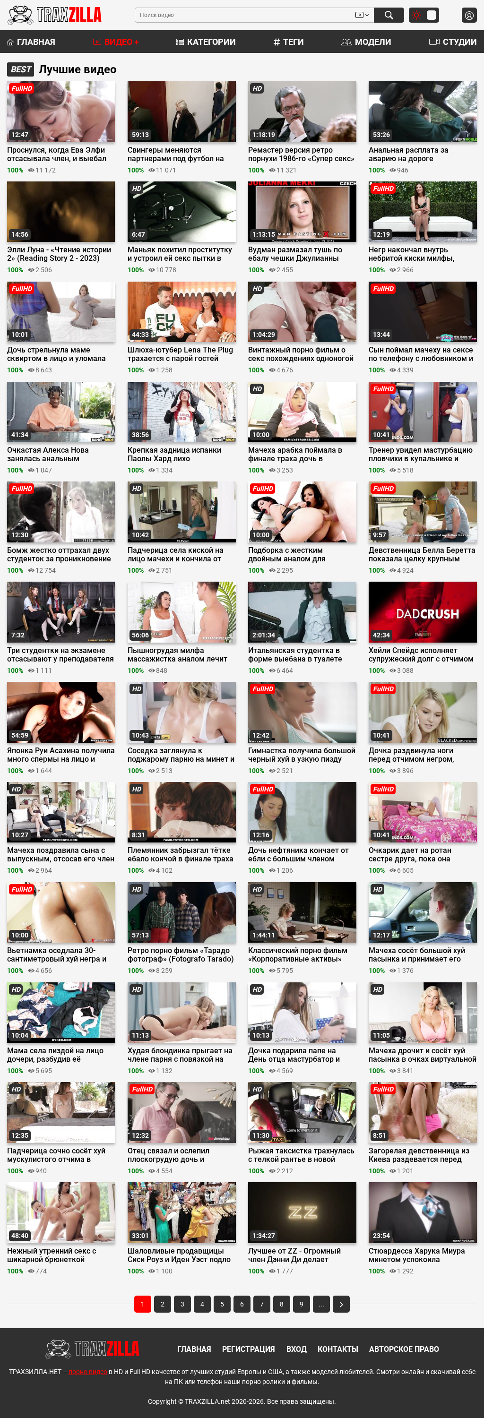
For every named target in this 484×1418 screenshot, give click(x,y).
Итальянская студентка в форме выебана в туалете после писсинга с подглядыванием (295, 654)
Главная (36, 42)
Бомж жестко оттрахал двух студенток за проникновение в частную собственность (59, 554)
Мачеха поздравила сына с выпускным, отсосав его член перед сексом (60, 854)
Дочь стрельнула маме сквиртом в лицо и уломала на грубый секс (56, 354)
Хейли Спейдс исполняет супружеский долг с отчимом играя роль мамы (421, 654)
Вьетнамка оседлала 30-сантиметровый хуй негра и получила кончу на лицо (56, 954)
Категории (211, 42)
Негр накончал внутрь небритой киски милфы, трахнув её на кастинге (412, 254)
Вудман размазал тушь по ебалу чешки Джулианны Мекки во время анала (295, 254)
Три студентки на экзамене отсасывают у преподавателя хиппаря (60, 654)
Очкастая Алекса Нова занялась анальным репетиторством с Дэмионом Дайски (59, 454)
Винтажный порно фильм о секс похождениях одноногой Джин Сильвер (301, 354)
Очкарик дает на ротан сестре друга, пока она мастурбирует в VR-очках (414, 854)
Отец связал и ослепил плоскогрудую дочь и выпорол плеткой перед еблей (171, 1155)
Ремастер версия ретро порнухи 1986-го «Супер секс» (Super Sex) (301, 154)
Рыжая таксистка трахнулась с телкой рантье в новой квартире (301, 1155)
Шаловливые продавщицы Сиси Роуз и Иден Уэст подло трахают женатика (179, 1255)
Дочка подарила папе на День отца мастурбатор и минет (294, 1055)
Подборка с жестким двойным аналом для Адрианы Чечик (287, 554)
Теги (293, 42)
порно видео (88, 1371)
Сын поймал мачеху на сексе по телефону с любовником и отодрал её (421, 354)
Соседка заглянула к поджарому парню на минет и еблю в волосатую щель (181, 755)
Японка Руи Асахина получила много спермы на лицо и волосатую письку (61, 755)
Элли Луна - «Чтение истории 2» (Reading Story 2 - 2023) (59, 254)
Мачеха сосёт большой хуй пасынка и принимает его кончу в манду (417, 954)
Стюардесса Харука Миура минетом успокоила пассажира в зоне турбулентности (417, 1255)
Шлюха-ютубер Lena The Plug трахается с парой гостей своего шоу (180, 354)
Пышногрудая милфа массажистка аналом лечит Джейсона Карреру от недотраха (177, 654)
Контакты (338, 1349)
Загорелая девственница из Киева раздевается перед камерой (419, 1155)
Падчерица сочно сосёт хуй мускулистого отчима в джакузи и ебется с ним (56, 1155)
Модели (373, 42)
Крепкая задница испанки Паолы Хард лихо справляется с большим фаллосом (174, 454)
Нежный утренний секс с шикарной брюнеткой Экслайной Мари (51, 1255)
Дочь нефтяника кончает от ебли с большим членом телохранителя (298, 854)
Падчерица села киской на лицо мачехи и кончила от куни (176, 554)
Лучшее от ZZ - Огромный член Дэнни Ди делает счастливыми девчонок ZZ (296, 1255)
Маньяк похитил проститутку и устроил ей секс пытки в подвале (180, 254)
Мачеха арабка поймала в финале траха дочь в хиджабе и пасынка (295, 454)
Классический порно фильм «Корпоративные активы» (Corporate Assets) (297, 954)
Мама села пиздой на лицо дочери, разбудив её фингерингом (55, 1055)
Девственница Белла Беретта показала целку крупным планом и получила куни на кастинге (422, 554)
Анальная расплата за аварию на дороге (409, 154)
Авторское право (404, 1349)
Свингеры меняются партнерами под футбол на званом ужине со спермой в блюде (177, 154)
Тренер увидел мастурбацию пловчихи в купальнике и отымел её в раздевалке (421, 454)
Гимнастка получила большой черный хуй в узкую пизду (301, 755)
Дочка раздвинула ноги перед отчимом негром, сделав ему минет (411, 755)
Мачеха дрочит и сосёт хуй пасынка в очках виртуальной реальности (422, 1055)
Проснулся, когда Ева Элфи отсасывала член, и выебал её (56, 154)
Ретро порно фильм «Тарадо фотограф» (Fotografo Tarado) (181, 954)
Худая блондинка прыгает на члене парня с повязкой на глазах (180, 1055)
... (321, 1304)
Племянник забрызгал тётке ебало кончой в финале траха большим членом (180, 854)
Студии (460, 42)
